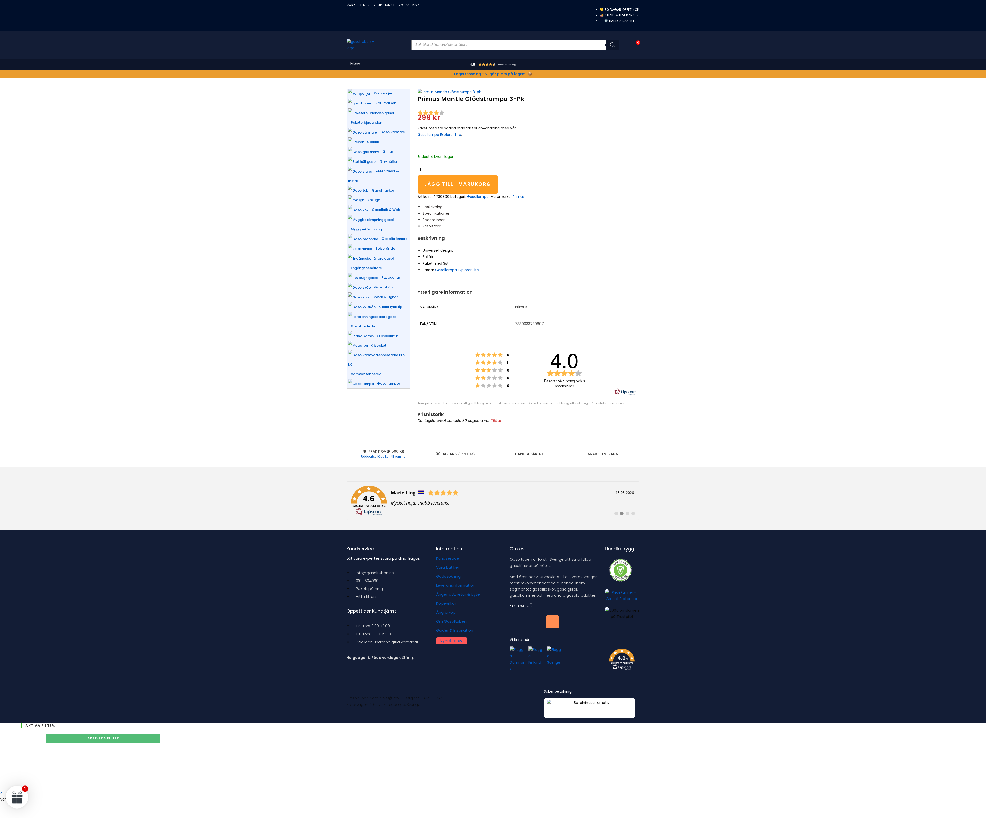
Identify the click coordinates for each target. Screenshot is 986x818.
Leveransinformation (455, 585)
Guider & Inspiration (454, 630)
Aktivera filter (103, 738)
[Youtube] (534, 621)
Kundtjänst (384, 5)
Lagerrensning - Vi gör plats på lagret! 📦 (493, 74)
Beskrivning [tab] (432, 207)
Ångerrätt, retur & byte (458, 594)
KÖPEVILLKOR (409, 5)
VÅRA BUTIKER (358, 5)
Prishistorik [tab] (432, 226)
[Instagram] (552, 621)
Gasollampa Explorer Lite (439, 134)
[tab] (434, 219)
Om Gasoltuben (451, 621)
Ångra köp (446, 612)
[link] (493, 501)
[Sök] (612, 45)
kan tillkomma (383, 456)
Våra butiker (447, 567)
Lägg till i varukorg (457, 184)
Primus (519, 196)
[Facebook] (516, 621)
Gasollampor (478, 196)
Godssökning (448, 576)
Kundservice (447, 558)
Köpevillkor (446, 603)
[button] (503, 65)
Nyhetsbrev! (452, 640)
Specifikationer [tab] (436, 213)
